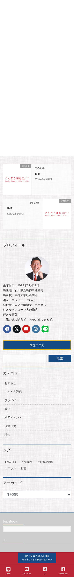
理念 (7, 434)
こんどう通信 (13, 391)
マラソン (10, 468)
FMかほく (11, 462)
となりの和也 (45, 462)
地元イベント (13, 417)
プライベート (13, 400)
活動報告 (10, 426)
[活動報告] (17, 179)
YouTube (27, 462)
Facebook (63, 574)
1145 (37, 173)
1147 (9, 208)
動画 (7, 408)
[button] (37, 558)
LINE (8, 574)
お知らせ (10, 383)
